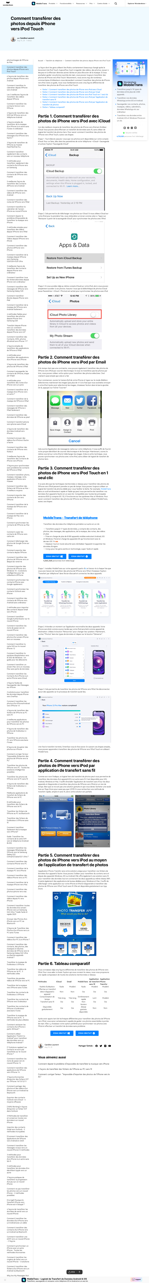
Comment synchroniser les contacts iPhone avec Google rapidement (18, 582)
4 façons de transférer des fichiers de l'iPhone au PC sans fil (17, 712)
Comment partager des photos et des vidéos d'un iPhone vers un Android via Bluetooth (17, 1089)
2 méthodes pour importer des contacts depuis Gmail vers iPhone (18, 609)
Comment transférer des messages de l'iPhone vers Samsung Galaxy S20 (17, 289)
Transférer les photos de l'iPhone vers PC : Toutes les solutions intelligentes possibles (18, 768)
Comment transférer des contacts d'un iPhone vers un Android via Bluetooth (17, 1230)
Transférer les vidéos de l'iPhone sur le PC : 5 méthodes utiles (16, 971)
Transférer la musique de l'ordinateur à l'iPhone (17, 963)
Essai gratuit (53, 556)
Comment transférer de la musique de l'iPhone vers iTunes (17, 506)
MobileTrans (106, 489)
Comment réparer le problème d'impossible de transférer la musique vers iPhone (17, 219)
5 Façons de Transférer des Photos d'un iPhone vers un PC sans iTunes (18, 930)
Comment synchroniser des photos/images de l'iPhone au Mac (18, 60)
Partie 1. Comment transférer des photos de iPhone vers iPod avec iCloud (71, 89)
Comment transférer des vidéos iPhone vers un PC (17, 876)
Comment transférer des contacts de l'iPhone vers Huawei (17, 174)
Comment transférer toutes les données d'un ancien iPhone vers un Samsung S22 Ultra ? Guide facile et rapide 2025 (18, 910)
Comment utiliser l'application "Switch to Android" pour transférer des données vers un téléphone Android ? (17, 1038)
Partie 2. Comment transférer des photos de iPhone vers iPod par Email (71, 92)
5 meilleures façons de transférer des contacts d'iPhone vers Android (16, 183)
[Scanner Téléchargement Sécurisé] (132, 127)
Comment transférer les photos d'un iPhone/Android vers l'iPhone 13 (18, 703)
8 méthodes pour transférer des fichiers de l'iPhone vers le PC (17, 804)
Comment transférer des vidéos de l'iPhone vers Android (17, 193)
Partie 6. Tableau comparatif (53, 107)
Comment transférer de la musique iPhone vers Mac (17, 883)
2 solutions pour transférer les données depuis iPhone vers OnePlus (18, 694)
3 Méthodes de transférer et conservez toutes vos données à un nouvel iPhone (17, 1119)
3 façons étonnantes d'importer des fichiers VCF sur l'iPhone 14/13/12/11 (18, 1079)
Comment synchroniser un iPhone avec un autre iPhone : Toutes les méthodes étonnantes (17, 1249)
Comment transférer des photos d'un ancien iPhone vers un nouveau (17, 637)
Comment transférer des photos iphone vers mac (17, 890)
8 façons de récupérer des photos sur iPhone (17, 748)
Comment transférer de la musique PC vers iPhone (17, 869)
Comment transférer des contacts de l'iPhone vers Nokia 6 (17, 449)
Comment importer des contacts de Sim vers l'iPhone (16, 497)
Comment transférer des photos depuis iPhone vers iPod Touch (18, 69)
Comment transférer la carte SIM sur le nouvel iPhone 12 (16, 646)
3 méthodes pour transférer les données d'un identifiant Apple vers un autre (18, 1169)
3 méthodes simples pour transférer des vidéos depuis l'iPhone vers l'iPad (17, 229)
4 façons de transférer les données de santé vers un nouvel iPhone (17, 1211)
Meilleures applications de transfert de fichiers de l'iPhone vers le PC (17, 795)
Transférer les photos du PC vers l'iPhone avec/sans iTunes (17, 740)
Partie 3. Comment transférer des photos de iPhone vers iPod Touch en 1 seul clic (75, 95)
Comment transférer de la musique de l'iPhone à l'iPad (17, 400)
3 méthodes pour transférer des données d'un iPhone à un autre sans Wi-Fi (18, 1158)
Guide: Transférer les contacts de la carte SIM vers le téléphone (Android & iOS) (17, 840)
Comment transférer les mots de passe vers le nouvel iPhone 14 (17, 1061)
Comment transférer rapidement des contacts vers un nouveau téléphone (18, 154)
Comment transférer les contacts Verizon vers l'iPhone (17, 106)
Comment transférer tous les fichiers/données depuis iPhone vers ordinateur (18, 279)
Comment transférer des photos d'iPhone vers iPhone (17, 248)
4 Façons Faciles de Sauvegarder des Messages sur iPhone (18, 685)
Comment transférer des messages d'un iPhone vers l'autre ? (18, 135)
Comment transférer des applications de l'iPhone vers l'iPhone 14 (17, 1070)
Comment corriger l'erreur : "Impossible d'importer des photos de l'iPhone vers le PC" (18, 757)
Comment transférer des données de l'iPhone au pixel (18, 416)
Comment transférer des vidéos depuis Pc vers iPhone (17, 898)
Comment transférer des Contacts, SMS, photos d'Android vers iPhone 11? (17, 339)
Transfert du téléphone (54, 61)
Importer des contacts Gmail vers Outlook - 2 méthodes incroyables (16, 1129)
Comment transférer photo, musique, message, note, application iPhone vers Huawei (18, 478)
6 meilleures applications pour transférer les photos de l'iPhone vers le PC (18, 722)
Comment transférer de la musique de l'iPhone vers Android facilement (17, 307)
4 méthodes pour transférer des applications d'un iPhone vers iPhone (18, 357)
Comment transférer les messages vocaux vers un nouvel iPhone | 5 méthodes (18, 1148)
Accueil (40, 61)
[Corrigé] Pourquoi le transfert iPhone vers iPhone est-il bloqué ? (16, 1202)
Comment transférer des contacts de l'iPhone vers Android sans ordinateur (17, 600)
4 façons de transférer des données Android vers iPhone (17, 431)
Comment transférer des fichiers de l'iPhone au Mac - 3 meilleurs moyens (18, 488)
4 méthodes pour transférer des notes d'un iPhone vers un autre (17, 382)
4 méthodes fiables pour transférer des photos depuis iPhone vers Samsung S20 (17, 317)
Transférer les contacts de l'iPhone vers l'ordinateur (17, 1000)
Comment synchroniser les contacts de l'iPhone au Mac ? (18, 525)
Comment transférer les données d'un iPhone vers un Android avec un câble (17, 1220)
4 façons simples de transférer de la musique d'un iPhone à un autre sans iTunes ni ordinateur (18, 125)
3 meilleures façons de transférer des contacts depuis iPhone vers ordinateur (16, 269)
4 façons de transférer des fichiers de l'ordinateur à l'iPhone (17, 786)
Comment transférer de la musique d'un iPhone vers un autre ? (17, 392)
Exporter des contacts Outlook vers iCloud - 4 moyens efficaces (16, 1100)
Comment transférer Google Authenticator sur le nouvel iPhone (18, 619)
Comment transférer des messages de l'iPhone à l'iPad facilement (17, 408)
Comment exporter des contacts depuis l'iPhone (17, 551)
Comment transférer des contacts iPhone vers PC (17, 862)
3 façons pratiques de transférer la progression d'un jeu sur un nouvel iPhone (17, 1180)
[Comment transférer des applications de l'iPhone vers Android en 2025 (17, 1138)
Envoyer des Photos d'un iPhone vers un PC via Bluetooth (17, 921)
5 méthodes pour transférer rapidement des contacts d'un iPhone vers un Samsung (17, 164)
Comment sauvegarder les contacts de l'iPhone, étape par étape (18, 373)
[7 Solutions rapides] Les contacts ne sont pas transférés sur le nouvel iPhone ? (17, 1050)
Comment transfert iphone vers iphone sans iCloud (18, 423)
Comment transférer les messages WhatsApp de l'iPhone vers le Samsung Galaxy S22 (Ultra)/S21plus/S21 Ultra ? (18, 852)
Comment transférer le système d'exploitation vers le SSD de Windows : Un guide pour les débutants (18, 656)
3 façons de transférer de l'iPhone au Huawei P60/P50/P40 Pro (17, 145)
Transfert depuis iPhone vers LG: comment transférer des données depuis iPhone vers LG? (16, 328)
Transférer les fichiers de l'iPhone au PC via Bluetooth (18, 812)
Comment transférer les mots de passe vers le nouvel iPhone (17, 628)
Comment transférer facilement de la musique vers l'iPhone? (17, 829)
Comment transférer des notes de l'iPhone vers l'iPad (18, 201)
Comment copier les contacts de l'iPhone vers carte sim (17, 534)
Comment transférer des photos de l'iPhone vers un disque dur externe (18, 559)
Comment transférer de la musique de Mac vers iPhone (17, 516)
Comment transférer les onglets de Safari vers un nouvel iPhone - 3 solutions (18, 1259)
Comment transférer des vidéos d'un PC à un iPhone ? (18, 938)
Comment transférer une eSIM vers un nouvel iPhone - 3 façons (18, 1239)
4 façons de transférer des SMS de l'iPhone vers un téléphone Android (17, 115)
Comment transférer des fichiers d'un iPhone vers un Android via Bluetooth (18, 1268)
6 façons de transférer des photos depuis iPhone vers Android (18, 78)
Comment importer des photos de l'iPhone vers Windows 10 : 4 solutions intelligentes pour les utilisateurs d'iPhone (17, 570)
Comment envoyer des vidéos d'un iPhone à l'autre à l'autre (18, 440)
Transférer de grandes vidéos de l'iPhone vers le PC (18, 979)
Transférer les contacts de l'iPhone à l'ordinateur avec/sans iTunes (17, 1008)
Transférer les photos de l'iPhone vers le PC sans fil (17, 778)
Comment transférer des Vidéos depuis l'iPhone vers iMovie (18, 238)
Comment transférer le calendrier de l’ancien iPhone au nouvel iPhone (17, 209)
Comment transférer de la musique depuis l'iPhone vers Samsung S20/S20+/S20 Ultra (17, 258)
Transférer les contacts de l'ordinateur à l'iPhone (17, 993)
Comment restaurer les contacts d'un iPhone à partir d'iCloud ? (16, 1027)
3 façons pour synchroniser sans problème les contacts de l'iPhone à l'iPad (18, 468)
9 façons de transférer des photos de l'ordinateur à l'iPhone (17, 731)
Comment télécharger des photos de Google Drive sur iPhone (18, 543)
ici (86, 568)
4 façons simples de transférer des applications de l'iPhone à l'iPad (18, 348)
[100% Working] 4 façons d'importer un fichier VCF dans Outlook (17, 1109)
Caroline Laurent (27, 38)
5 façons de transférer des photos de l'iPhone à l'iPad (17, 365)
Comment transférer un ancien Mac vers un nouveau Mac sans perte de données (18, 667)
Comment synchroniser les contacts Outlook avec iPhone (18, 591)
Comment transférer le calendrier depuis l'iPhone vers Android (17, 87)
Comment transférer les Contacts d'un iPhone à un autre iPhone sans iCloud (17, 676)
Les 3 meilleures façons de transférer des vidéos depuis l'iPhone (17, 97)
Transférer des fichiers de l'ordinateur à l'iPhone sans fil (17, 820)
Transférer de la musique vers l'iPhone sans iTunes (17, 986)
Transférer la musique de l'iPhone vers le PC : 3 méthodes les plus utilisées (18, 1017)
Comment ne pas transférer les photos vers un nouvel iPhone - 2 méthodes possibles (18, 1192)
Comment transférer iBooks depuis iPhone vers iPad (17, 298)
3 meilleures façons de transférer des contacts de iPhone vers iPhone (18, 458)
